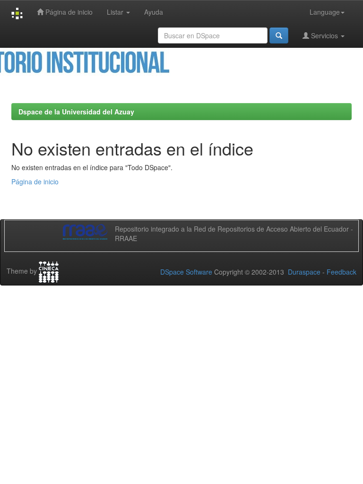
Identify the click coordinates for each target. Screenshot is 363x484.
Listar (116, 12)
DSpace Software (186, 272)
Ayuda (153, 12)
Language (325, 12)
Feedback (341, 272)
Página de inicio (68, 12)
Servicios (324, 35)
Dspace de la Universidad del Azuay (76, 111)
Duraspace (304, 272)
